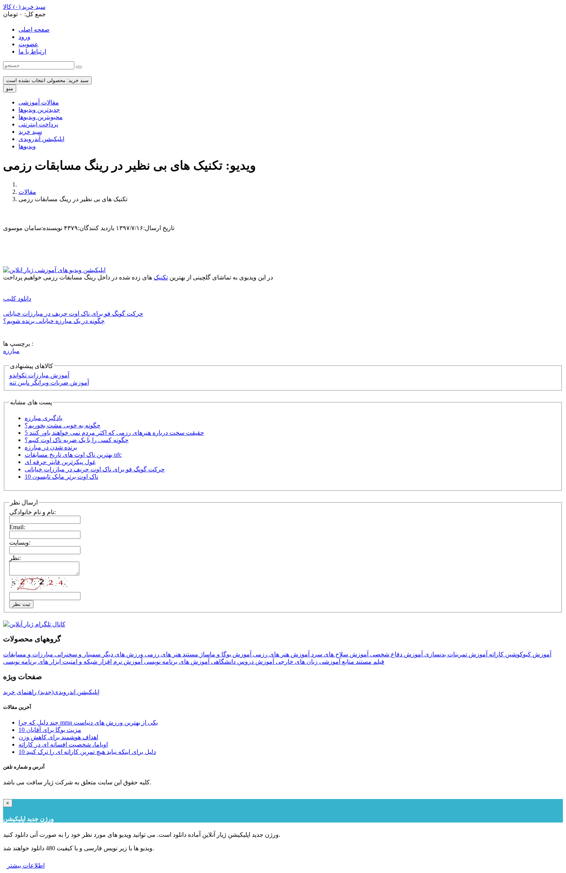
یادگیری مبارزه (43, 418)
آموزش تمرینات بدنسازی (455, 654)
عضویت (28, 44)
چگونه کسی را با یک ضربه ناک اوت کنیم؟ (77, 440)
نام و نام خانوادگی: (32, 512)
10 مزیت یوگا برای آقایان (49, 730)
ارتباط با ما (32, 51)
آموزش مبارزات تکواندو (39, 375)
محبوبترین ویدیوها (40, 117)
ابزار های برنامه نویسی (32, 661)
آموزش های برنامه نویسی (175, 661)
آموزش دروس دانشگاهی (241, 661)
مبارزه (11, 351)
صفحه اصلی (34, 29)
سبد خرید (30, 131)
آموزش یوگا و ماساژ (224, 654)
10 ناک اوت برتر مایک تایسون (61, 476)
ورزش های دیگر (121, 654)
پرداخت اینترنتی (38, 124)
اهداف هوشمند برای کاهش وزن (58, 737)
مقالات (27, 191)
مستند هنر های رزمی (170, 654)
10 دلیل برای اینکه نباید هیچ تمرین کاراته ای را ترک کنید (87, 752)
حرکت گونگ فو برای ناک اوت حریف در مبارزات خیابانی (73, 313)
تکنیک (161, 277)
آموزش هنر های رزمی (280, 654)
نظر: (15, 558)
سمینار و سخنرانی (76, 654)
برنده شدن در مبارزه (51, 447)
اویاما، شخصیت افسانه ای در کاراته (63, 744)
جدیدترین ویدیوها (39, 109)
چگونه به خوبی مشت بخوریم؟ (62, 425)
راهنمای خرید (20, 692)
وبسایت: (19, 542)
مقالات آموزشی (38, 102)
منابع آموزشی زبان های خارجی (314, 661)
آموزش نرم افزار (119, 661)
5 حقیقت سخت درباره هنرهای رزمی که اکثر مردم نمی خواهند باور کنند (114, 432)
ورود (24, 37)
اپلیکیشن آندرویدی (41, 139)
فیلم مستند (369, 661)
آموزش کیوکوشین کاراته (519, 654)
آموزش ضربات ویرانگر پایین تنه (49, 382)
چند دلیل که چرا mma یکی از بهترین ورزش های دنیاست (88, 722)
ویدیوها (27, 146)
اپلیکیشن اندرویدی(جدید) (68, 692)
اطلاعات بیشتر (26, 865)
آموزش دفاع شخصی (395, 654)
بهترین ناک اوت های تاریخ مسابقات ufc (73, 454)
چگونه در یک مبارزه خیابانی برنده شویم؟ (54, 321)
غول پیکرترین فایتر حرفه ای (60, 462)
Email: (17, 527)
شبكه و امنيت (79, 661)
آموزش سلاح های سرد (339, 654)
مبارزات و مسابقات (28, 654)
